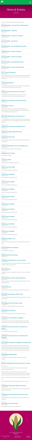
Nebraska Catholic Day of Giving (9, 255)
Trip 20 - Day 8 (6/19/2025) (7, 181)
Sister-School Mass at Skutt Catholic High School (13, 278)
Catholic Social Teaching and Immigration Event (13, 126)
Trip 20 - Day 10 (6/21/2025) (8, 167)
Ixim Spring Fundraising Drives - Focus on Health (13, 260)
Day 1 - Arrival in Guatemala (8, 72)
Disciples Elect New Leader (8, 137)
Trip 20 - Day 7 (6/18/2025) (7, 189)
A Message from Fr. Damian (8, 153)
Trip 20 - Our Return (6, 159)
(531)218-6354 (15, 433)
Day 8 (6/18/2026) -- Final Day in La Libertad (12, 35)
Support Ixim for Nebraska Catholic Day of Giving (13, 100)
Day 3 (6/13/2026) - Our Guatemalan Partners (12, 62)
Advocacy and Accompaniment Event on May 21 (13, 91)
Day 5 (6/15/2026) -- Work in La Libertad (11, 51)
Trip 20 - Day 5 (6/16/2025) (7, 204)
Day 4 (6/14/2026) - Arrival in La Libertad (11, 56)
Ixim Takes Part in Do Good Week (9, 403)
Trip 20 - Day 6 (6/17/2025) (7, 196)
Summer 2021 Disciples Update (9, 354)
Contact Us (16, 434)
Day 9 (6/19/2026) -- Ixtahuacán (9, 30)
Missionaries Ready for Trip (8, 238)
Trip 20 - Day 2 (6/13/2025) (7, 224)
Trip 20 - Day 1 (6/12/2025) (7, 231)
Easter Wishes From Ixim (7, 105)
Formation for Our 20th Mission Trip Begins (12, 317)
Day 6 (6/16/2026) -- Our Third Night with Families (13, 46)
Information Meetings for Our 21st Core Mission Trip (14, 145)
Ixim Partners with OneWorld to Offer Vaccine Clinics (14, 394)
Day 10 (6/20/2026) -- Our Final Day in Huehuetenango (14, 25)
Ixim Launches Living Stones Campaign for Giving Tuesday (16, 342)
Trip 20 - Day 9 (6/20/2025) (7, 174)
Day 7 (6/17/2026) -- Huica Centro (9, 41)
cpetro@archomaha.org (21, 377)
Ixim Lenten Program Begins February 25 (11, 131)
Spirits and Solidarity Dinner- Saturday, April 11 (13, 116)
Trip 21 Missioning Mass (7, 82)
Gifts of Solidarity (5, 269)
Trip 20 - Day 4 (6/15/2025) (7, 209)
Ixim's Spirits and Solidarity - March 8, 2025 (12, 294)
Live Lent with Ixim (6, 286)
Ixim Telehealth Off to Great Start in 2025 (11, 303)
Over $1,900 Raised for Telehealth (9, 247)
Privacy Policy (17, 436)
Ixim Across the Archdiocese (8, 310)
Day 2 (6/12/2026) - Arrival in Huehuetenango (12, 67)
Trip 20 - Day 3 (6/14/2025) (7, 216)
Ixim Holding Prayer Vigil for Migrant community (13, 385)
